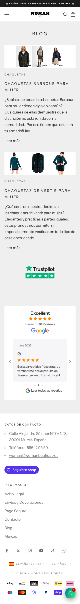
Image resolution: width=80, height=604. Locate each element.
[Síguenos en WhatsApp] (64, 550)
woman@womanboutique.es (33, 455)
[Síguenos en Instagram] (30, 550)
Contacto (12, 519)
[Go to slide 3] (42, 385)
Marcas (10, 536)
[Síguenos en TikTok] (53, 550)
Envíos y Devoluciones (23, 502)
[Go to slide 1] (35, 385)
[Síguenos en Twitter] (18, 550)
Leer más (12, 140)
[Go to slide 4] (45, 385)
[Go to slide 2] (38, 385)
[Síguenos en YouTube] (41, 550)
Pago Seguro (15, 511)
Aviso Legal (14, 494)
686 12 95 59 (37, 447)
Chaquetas (15, 74)
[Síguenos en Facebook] (6, 550)
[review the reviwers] (19, 353)
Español (59, 563)
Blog (8, 528)
